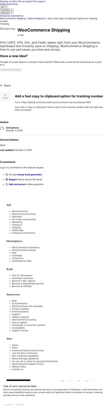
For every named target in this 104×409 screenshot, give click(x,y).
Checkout (17, 224)
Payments (17, 216)
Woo (22, 35)
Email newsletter (20, 311)
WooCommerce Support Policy (28, 364)
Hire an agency (19, 322)
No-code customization (24, 219)
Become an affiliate (22, 286)
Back (7, 85)
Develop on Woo (9, 1)
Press (14, 347)
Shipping (16, 227)
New (14, 252)
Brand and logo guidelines (25, 358)
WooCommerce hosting (24, 319)
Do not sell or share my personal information (35, 361)
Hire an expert (25, 1)
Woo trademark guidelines (25, 355)
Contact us (17, 369)
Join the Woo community (25, 353)
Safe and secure (17, 184)
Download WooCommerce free (28, 350)
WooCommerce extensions (25, 247)
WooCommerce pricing (23, 214)
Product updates (20, 308)
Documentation (20, 303)
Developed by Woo (22, 261)
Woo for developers (22, 275)
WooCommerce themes (24, 250)
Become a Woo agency (23, 280)
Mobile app (17, 230)
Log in (3, 167)
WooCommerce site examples (27, 306)
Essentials (17, 255)
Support (13, 179)
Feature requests (20, 317)
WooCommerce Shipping (12, 18)
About (15, 345)
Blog (14, 300)
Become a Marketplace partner (28, 283)
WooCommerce (20, 211)
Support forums (20, 330)
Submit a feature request (10, 70)
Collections (17, 258)
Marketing (17, 222)
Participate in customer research (28, 325)
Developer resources (22, 278)
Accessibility (18, 327)
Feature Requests (36, 18)
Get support (39, 1)
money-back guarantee (29, 174)
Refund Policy (19, 366)
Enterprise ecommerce (23, 233)
